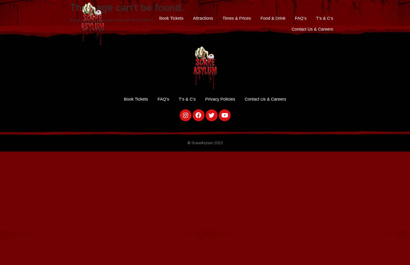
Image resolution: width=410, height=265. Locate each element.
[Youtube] (225, 115)
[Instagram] (185, 115)
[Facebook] (199, 115)
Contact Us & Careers (312, 29)
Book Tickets (171, 18)
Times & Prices (237, 18)
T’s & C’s (324, 18)
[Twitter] (212, 115)
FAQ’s (301, 18)
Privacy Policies (220, 99)
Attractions (203, 18)
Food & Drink (273, 18)
